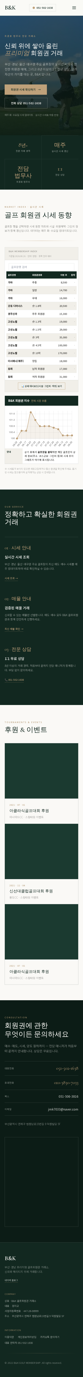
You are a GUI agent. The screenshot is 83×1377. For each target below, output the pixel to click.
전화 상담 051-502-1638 (26, 103)
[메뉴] (74, 7)
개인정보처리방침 (27, 1337)
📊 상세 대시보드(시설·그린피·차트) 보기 (41, 386)
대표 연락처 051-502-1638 (19, 1343)
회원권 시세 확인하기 (26, 89)
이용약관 (9, 1337)
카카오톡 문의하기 (49, 1337)
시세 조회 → (11, 578)
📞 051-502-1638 (14, 680)
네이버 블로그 (11, 1280)
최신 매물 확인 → (14, 629)
